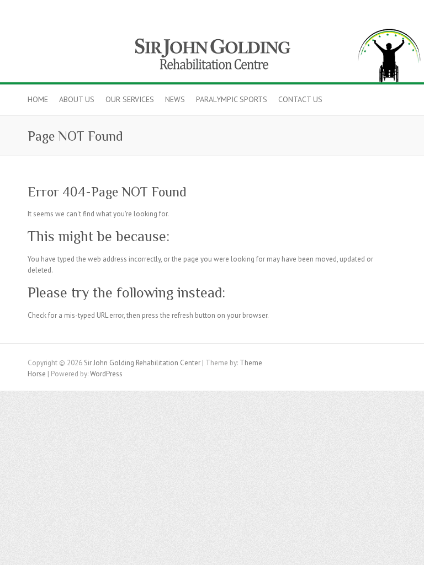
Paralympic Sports (231, 99)
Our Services (129, 99)
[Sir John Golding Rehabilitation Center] (212, 29)
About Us (76, 99)
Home (38, 99)
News (175, 99)
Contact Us (300, 99)
